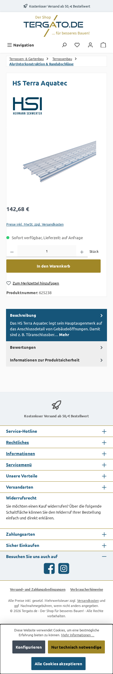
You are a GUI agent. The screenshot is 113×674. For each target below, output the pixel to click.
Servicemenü (19, 464)
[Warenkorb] (103, 45)
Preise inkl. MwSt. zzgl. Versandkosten (35, 224)
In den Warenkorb (53, 265)
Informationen (20, 453)
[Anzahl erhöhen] (81, 251)
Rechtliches (17, 442)
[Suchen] (64, 45)
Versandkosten (88, 600)
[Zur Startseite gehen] (57, 26)
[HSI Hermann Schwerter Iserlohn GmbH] (56, 106)
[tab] (56, 325)
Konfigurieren (29, 647)
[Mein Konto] (90, 45)
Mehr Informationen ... (77, 634)
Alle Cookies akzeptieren (58, 663)
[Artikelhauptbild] (53, 167)
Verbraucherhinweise (86, 589)
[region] (53, 167)
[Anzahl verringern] (11, 251)
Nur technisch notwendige (76, 647)
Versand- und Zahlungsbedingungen (37, 589)
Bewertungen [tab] (23, 347)
